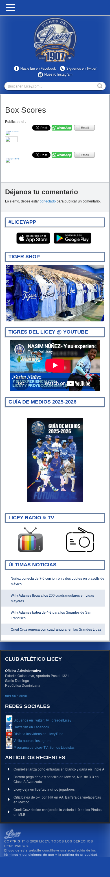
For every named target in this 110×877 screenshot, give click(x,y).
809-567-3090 (16, 695)
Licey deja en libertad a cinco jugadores (44, 789)
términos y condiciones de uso (29, 854)
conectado (48, 201)
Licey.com (55, 39)
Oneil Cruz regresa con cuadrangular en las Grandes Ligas (56, 629)
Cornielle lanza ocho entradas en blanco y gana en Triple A (59, 769)
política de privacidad (79, 854)
